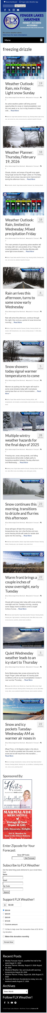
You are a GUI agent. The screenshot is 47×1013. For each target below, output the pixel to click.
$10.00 (7, 921)
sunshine (16, 620)
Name (5, 874)
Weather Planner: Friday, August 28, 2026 (20, 974)
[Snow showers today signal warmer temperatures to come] (23, 351)
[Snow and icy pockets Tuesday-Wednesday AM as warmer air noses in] (23, 709)
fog (28, 116)
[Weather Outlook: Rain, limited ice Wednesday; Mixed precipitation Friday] (23, 204)
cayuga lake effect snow (12, 686)
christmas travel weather (12, 541)
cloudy (24, 762)
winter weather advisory (36, 691)
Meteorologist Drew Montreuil (17, 97)
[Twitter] (9, 10)
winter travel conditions (25, 620)
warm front (36, 402)
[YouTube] (18, 10)
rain (6, 119)
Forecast (36, 97)
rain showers (16, 402)
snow (17, 119)
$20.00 (7, 917)
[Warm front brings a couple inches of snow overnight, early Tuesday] (23, 562)
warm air (30, 402)
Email (5, 880)
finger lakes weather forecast (19, 116)
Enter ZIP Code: (23, 855)
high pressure (16, 617)
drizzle (14, 185)
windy (34, 471)
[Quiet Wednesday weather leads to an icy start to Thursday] (23, 638)
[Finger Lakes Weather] (23, 21)
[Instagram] (14, 10)
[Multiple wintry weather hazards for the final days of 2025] (23, 421)
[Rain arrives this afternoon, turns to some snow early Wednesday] (23, 278)
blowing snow (9, 468)
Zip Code (6, 886)
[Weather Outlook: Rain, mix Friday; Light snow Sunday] (23, 67)
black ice (8, 116)
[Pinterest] (15, 1002)
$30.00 (7, 914)
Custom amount (11, 924)
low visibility (20, 471)
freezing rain (40, 257)
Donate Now (8, 942)
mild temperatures (14, 331)
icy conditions (29, 764)
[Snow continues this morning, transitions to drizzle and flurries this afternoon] (23, 489)
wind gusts (8, 333)
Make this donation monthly (17, 936)
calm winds (9, 185)
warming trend (18, 767)
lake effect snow (12, 471)
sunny (12, 767)
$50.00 (7, 910)
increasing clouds (24, 617)
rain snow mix (11, 119)
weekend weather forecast (34, 119)
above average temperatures (14, 762)
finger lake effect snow (32, 686)
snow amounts (23, 119)
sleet (10, 691)
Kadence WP (34, 1008)
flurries (28, 328)
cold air (28, 762)
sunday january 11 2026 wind (33, 331)
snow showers (24, 402)
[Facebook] (5, 10)
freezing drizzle (34, 116)
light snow (41, 116)
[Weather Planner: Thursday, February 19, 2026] (23, 137)
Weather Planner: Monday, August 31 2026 (20, 965)
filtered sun (23, 686)
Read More (15, 110)
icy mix (35, 688)
